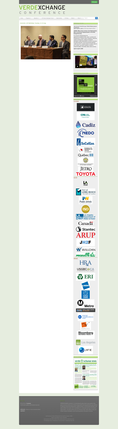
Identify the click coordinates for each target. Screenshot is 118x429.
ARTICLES (22, 409)
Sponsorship (59, 18)
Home (21, 18)
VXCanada (94, 2)
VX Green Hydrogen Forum (48, 18)
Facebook (29, 403)
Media (72, 18)
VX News (66, 18)
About (79, 18)
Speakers (36, 18)
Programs (28, 18)
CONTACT (22, 411)
